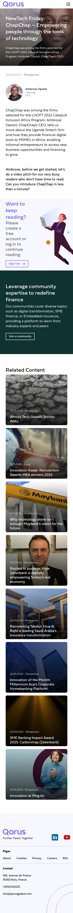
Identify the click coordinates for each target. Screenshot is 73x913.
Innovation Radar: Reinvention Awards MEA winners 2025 (34, 472)
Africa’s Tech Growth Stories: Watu (32, 419)
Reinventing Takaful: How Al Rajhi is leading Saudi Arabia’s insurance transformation (33, 630)
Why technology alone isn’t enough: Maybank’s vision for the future (36, 523)
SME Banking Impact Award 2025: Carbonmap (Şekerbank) (34, 740)
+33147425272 (11, 887)
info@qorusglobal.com (17, 894)
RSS (65, 858)
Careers (52, 858)
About (7, 858)
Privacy (36, 858)
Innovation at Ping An (27, 796)
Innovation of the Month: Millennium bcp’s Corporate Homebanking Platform (32, 684)
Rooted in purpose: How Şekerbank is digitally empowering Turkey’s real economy (30, 575)
